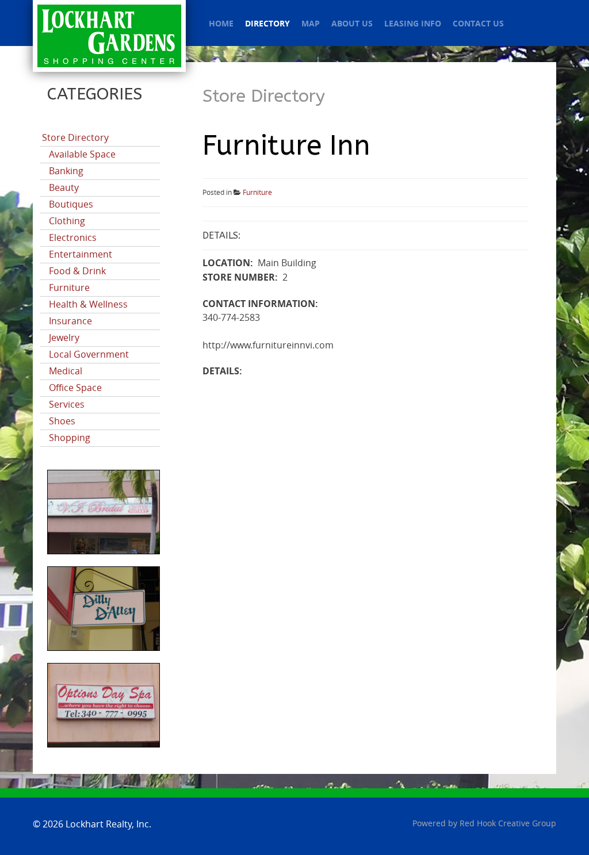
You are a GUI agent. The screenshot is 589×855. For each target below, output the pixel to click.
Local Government (89, 354)
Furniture (69, 287)
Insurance (70, 321)
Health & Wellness (88, 304)
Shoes (62, 421)
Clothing (67, 221)
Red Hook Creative (508, 824)
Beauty (64, 187)
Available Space (82, 154)
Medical (65, 371)
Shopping (69, 437)
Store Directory (75, 137)
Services (67, 404)
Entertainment (80, 254)
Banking (66, 171)
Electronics (73, 237)
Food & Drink (77, 271)
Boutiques (71, 204)
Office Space (75, 387)
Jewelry (64, 337)
